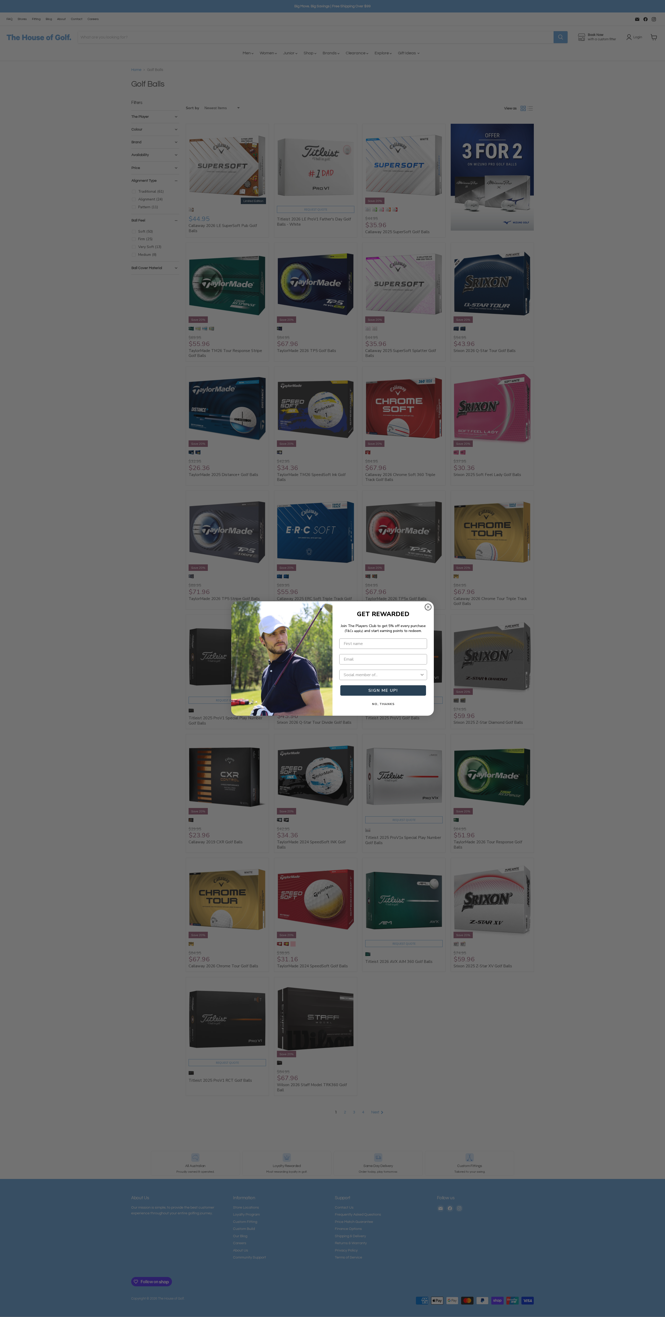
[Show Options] (422, 675)
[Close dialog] (428, 607)
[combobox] (382, 675)
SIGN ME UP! (383, 690)
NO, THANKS (383, 704)
